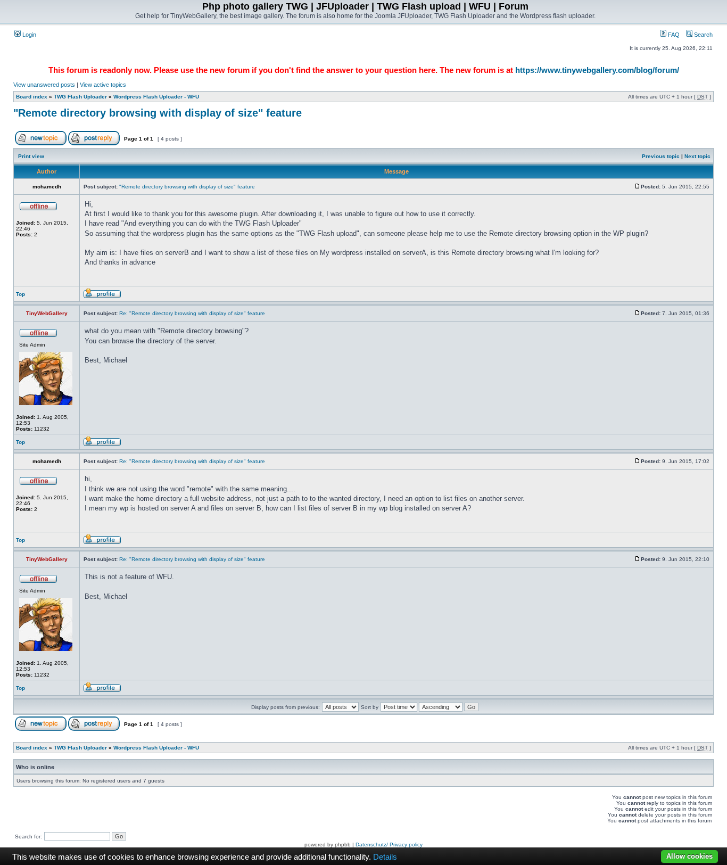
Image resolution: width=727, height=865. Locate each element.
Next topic (697, 156)
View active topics (103, 84)
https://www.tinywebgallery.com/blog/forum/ (597, 70)
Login (28, 34)
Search (702, 34)
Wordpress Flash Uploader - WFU (156, 97)
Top (20, 294)
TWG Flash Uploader (80, 97)
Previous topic (661, 156)
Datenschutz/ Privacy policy (389, 844)
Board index (31, 97)
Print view (31, 156)
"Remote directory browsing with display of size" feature (157, 113)
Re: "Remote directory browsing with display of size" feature (192, 313)
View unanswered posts (44, 84)
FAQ (673, 34)
